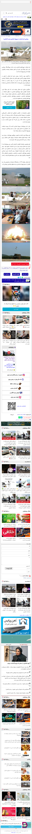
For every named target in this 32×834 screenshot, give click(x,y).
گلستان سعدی (14, 388)
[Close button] (31, 821)
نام (29, 546)
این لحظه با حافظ (14, 384)
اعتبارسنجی (29, 578)
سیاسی (25, 36)
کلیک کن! (16, 309)
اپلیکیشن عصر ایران (21, 406)
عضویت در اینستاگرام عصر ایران (14, 375)
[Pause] (4, 300)
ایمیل (29, 550)
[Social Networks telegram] (18, 277)
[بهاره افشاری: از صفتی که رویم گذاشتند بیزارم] (16, 654)
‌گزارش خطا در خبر (27, 417)
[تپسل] (3, 284)
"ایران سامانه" (13, 832)
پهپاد (24, 420)
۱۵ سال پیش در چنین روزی (14, 379)
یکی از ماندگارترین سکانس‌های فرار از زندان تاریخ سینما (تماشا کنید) (9, 366)
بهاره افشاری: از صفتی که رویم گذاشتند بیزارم (18, 663)
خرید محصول (9, 107)
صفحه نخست (29, 36)
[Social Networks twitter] (20, 277)
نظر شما (28, 544)
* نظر (29, 555)
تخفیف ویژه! (11, 827)
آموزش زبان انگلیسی (14, 393)
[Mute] (6, 300)
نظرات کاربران (16, 274)
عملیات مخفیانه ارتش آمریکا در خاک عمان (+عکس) (18, 693)
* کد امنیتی (28, 566)
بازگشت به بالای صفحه (24, 615)
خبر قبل (8, 274)
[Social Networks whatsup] (22, 277)
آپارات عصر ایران (14, 397)
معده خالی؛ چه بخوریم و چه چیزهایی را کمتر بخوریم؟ (17, 672)
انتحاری (21, 420)
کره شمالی (17, 420)
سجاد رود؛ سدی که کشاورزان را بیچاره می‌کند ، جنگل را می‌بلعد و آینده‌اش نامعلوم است (9, 359)
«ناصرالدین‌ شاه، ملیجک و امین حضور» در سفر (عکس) (17, 689)
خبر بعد (24, 274)
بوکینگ (25, 578)
